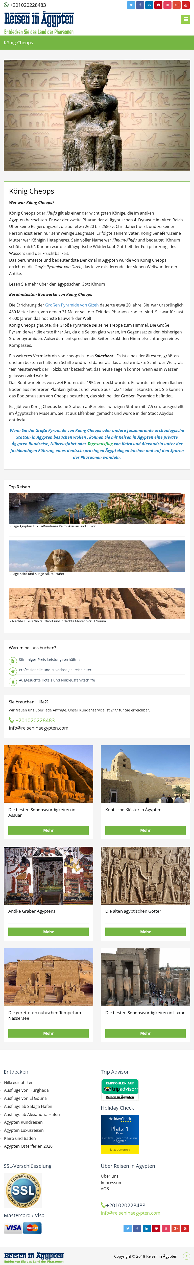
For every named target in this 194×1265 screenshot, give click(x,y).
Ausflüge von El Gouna (25, 1098)
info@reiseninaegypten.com (38, 728)
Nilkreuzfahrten (19, 1082)
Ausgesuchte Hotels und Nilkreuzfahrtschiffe (57, 680)
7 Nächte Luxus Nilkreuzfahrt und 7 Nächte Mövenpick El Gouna (58, 621)
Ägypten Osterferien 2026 (28, 1146)
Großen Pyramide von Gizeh (72, 305)
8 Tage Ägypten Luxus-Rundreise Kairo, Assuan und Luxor (52, 526)
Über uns (109, 1176)
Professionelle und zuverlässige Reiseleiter (55, 669)
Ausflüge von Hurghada (26, 1090)
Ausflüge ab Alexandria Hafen (32, 1114)
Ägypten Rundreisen (23, 1122)
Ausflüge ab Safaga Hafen (28, 1106)
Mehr (48, 830)
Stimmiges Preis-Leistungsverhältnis (49, 659)
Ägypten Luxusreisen (24, 1130)
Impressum (112, 1182)
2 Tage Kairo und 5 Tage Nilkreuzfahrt (37, 573)
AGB (105, 1188)
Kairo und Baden (20, 1138)
